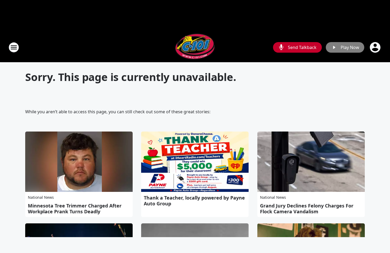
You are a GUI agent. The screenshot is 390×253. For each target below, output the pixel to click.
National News (41, 197)
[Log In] (376, 47)
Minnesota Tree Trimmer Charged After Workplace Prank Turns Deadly (75, 208)
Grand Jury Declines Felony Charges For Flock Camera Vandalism (306, 208)
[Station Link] (195, 47)
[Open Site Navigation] (13, 47)
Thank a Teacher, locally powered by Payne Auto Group (194, 200)
